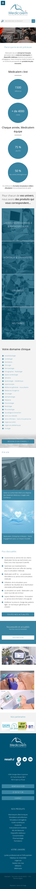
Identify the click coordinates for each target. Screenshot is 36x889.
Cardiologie (9, 359)
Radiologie (8, 406)
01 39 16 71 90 (18, 792)
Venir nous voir (18, 786)
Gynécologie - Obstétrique (14, 381)
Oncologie (8, 394)
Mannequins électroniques (18, 815)
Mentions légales (18, 878)
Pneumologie (9, 403)
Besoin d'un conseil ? (18, 441)
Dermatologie (9, 368)
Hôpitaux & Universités (18, 858)
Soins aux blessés (11, 416)
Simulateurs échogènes (18, 820)
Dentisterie (8, 362)
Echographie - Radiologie (13, 371)
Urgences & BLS (10, 422)
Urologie (8, 428)
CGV (29, 876)
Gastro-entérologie (11, 375)
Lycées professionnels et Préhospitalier (18, 855)
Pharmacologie (18, 838)
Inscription (18, 637)
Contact (18, 798)
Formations (18, 841)
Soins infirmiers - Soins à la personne (18, 419)
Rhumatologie (10, 409)
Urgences (18, 860)
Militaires (18, 866)
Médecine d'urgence (12, 390)
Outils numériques (18, 822)
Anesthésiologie (10, 356)
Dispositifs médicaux (18, 833)
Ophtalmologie (10, 397)
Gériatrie (8, 378)
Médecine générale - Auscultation (17, 387)
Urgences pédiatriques (13, 425)
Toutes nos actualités (18, 614)
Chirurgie (8, 365)
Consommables (18, 836)
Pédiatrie (8, 400)
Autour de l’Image (21, 885)
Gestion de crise (18, 863)
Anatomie (18, 825)
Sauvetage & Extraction (13, 413)
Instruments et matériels (18, 828)
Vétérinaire (18, 868)
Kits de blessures (18, 830)
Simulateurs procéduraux (18, 817)
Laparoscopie (9, 384)
